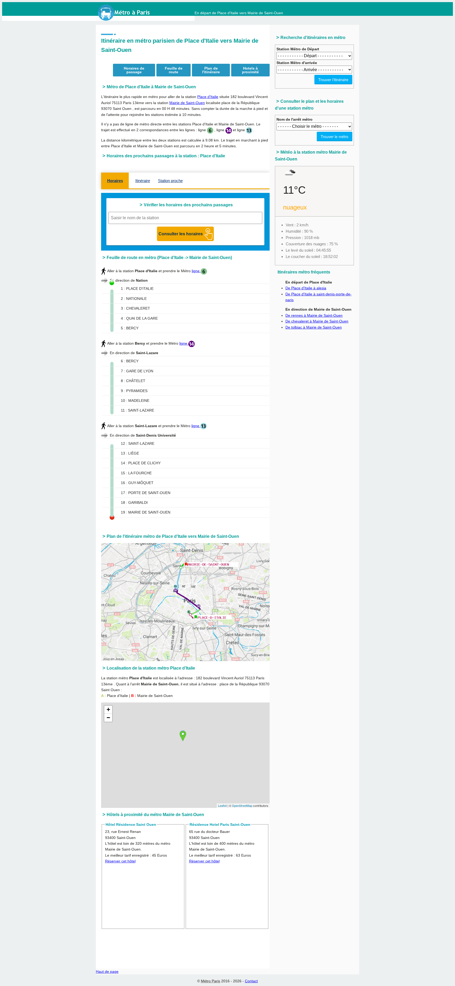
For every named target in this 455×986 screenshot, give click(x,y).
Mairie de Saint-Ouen (187, 103)
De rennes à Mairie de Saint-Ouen (314, 315)
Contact (251, 981)
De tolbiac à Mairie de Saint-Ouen (313, 327)
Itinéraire (142, 180)
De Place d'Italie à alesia (305, 288)
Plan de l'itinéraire (211, 70)
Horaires (115, 180)
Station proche (170, 180)
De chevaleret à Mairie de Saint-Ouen (316, 321)
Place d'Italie (207, 97)
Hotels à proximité (250, 70)
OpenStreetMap (242, 805)
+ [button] (108, 709)
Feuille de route (173, 70)
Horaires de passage (134, 70)
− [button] (108, 717)
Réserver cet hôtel (120, 861)
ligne (196, 271)
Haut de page (107, 971)
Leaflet (222, 805)
